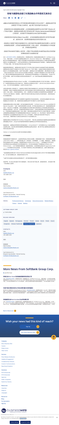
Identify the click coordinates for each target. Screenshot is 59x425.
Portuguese (19, 221)
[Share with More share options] (25, 18)
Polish (47, 221)
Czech (52, 221)
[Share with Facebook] (15, 18)
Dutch (42, 221)
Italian (37, 221)
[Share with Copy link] (22, 18)
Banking (25, 203)
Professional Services (18, 201)
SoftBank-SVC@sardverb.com (11, 196)
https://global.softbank (13, 149)
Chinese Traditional (16, 224)
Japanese (38, 224)
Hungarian (7, 224)
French (32, 221)
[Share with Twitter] (12, 18)
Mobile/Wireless (49, 201)
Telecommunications (37, 201)
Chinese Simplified (29, 224)
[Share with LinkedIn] (9, 18)
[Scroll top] (53, 337)
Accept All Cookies (25, 422)
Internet (20, 203)
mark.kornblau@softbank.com (11, 188)
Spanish (12, 221)
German (26, 221)
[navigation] (54, 3)
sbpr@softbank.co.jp (8, 172)
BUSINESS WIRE (11, 57)
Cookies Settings (14, 422)
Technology (28, 201)
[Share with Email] (18, 18)
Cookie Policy (23, 418)
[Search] (51, 3)
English (6, 221)
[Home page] (9, 3)
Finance (14, 203)
